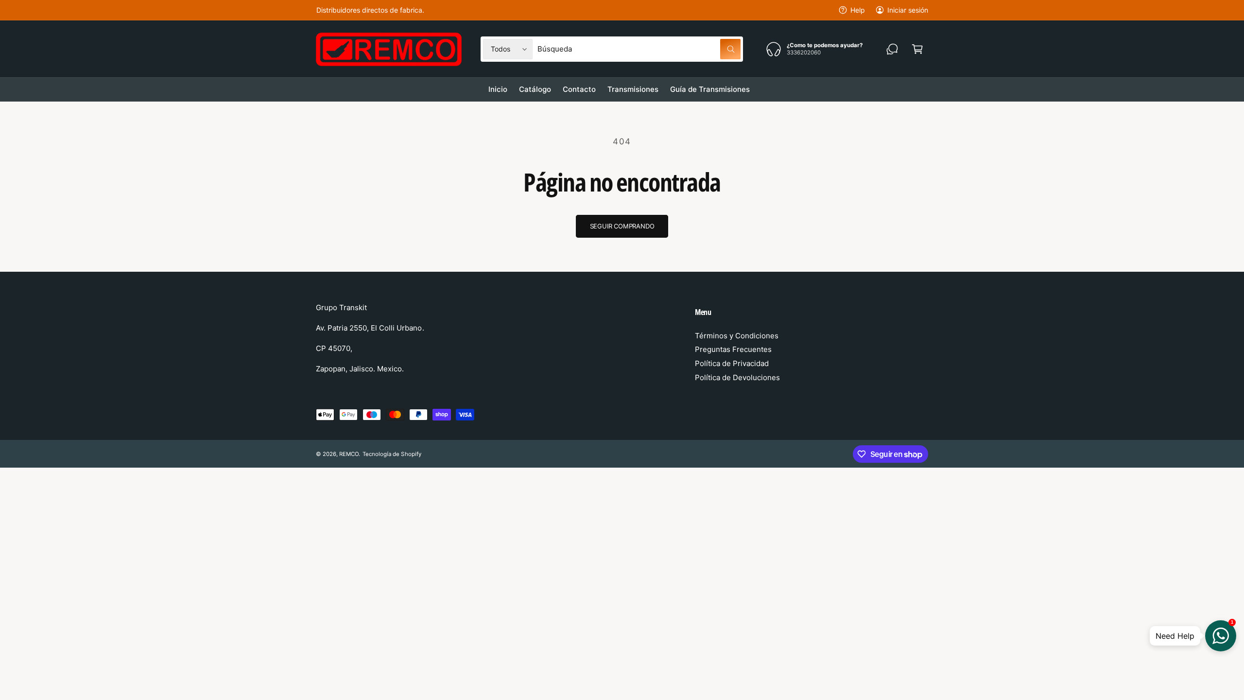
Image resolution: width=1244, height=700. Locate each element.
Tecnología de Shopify (392, 454)
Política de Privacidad (732, 363)
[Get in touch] (892, 49)
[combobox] (639, 49)
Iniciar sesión (907, 10)
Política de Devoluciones (737, 377)
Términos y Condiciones (736, 335)
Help (857, 10)
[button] (917, 49)
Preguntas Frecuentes (733, 349)
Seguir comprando (622, 226)
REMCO (349, 454)
